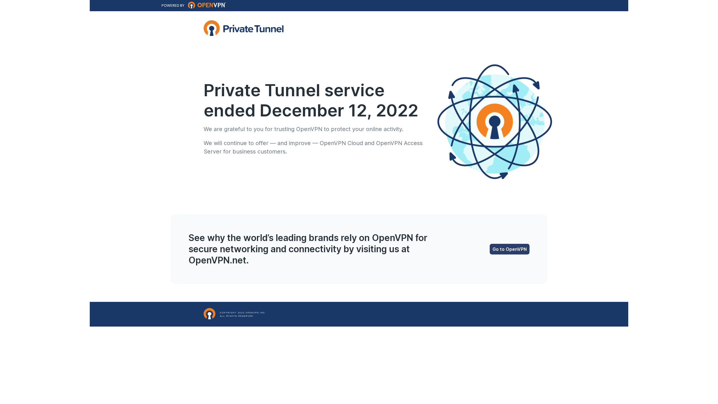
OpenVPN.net (217, 260)
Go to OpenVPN (510, 249)
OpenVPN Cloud (341, 143)
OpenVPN (309, 129)
